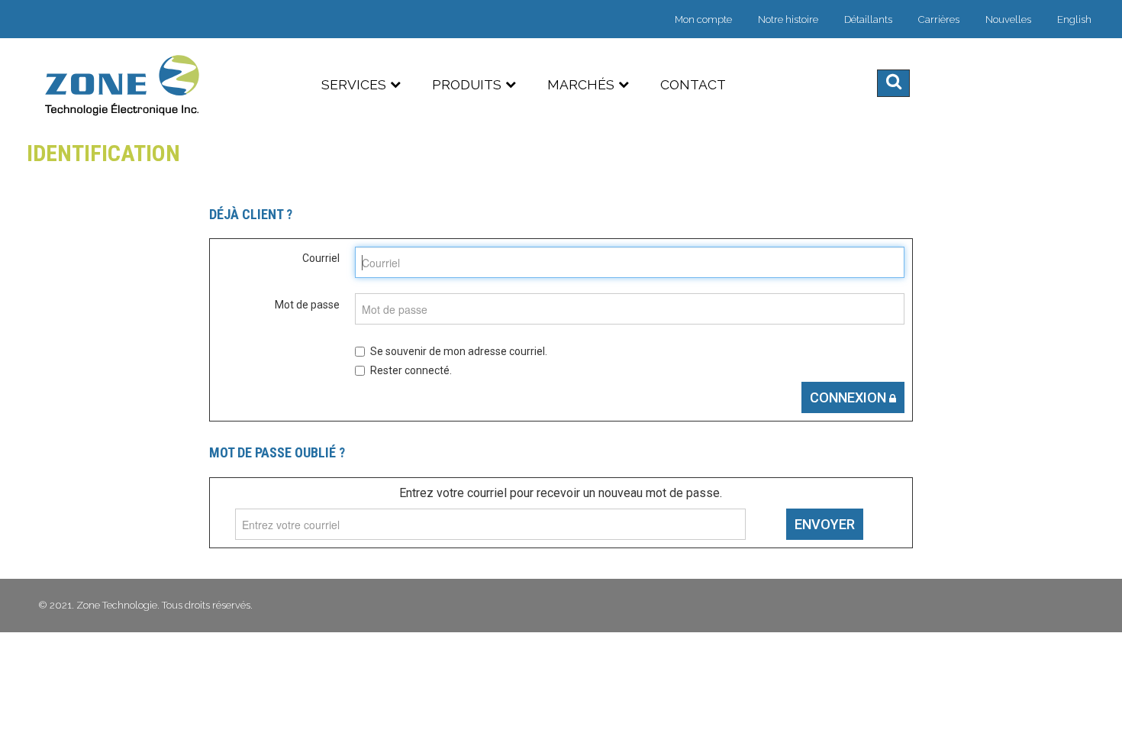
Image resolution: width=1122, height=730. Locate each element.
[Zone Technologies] (124, 85)
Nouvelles (1008, 19)
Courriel (321, 258)
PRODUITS (466, 84)
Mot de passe (307, 305)
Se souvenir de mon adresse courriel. (458, 351)
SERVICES (353, 84)
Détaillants (868, 19)
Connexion (849, 397)
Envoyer (825, 524)
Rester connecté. (411, 370)
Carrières (938, 19)
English (1074, 19)
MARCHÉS (580, 84)
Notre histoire (788, 19)
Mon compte (703, 19)
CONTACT (693, 84)
